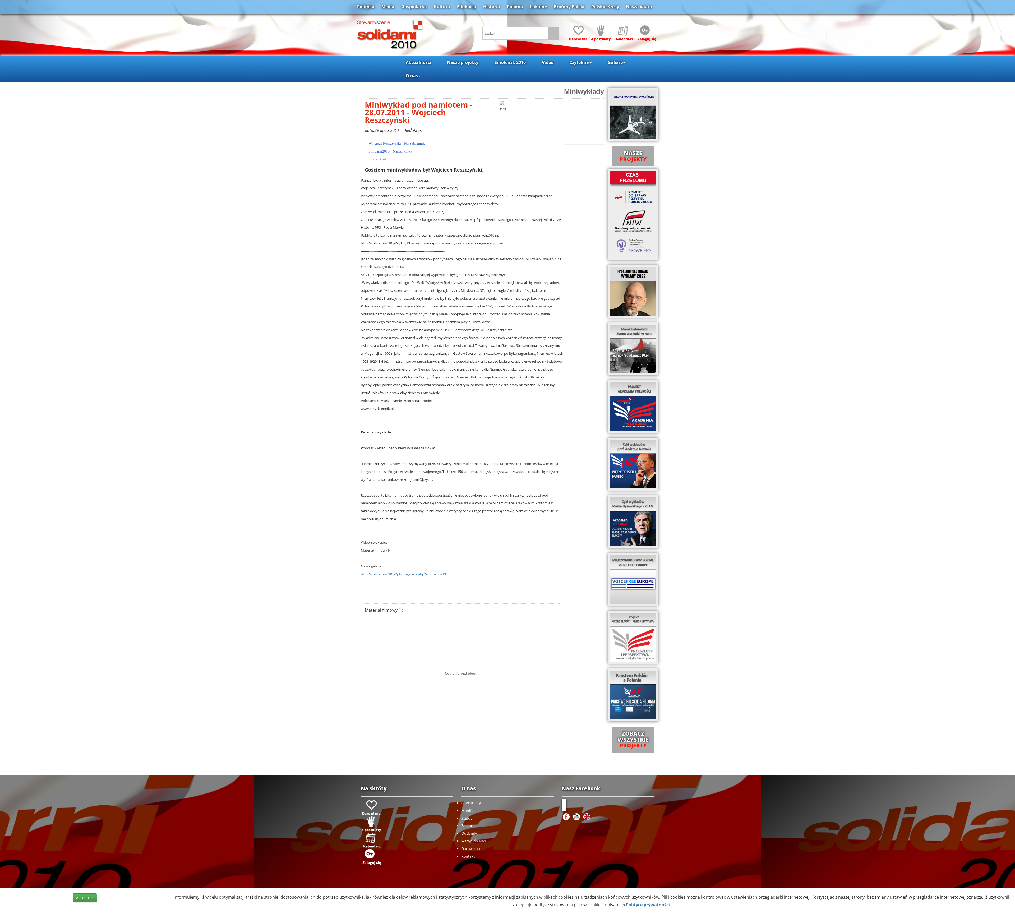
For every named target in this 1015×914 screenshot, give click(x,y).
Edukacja (466, 7)
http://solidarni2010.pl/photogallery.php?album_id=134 (404, 574)
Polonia (515, 7)
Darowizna (470, 848)
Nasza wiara (639, 7)
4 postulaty (471, 802)
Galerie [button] (615, 62)
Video (547, 62)
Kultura (442, 7)
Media (387, 7)
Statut (466, 818)
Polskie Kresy (605, 7)
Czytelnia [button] (579, 62)
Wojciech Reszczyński (384, 143)
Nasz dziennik (414, 143)
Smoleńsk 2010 (510, 62)
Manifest (469, 810)
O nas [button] (412, 76)
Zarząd (467, 825)
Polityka (366, 7)
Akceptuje (85, 897)
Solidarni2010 (379, 151)
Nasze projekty (462, 62)
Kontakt (468, 856)
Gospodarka (414, 7)
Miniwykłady (584, 91)
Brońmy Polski (569, 7)
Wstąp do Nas (473, 840)
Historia (491, 7)
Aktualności (418, 62)
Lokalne (538, 7)
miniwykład (377, 159)
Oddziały (469, 833)
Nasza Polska (402, 151)
